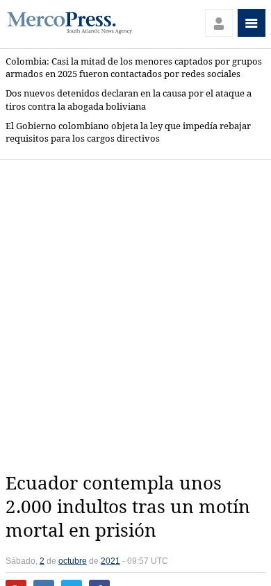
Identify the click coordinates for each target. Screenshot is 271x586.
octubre (72, 561)
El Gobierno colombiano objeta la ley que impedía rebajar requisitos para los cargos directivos (128, 132)
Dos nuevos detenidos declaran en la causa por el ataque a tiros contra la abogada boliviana (129, 99)
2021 (110, 561)
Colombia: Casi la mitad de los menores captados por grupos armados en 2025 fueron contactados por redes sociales (134, 68)
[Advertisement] (135, 316)
